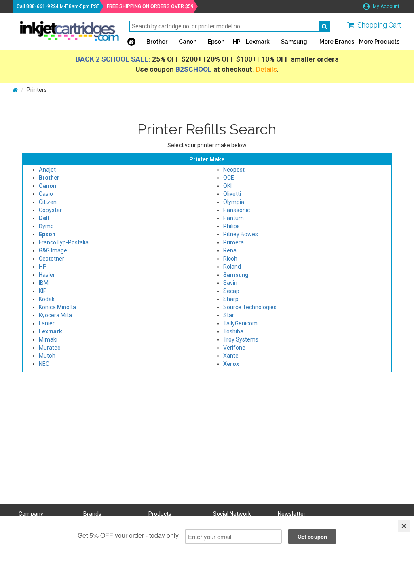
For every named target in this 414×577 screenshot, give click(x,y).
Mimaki (48, 339)
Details (266, 69)
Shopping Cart (379, 25)
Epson (216, 41)
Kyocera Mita (55, 315)
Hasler (47, 275)
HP (237, 41)
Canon (187, 41)
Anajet (47, 169)
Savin (230, 283)
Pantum (233, 218)
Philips (231, 226)
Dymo (46, 226)
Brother (156, 41)
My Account (385, 6)
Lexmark (258, 41)
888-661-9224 (42, 6)
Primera (233, 242)
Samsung (294, 41)
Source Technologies (250, 307)
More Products (379, 41)
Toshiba (233, 331)
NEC (44, 364)
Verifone (234, 347)
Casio (46, 194)
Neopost (234, 169)
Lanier (47, 323)
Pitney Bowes (240, 234)
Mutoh (47, 355)
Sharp (231, 299)
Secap (231, 291)
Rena (230, 250)
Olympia (233, 202)
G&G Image (53, 250)
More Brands (336, 41)
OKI (227, 185)
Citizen (48, 202)
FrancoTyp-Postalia (64, 242)
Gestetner (51, 258)
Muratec (49, 347)
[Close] (404, 526)
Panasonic (236, 210)
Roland (232, 266)
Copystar (50, 210)
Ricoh (230, 258)
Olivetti (232, 194)
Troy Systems (240, 339)
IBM (44, 283)
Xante (231, 355)
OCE (228, 177)
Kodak (47, 299)
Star (228, 315)
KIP (43, 291)
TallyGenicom (240, 323)
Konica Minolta (57, 307)
